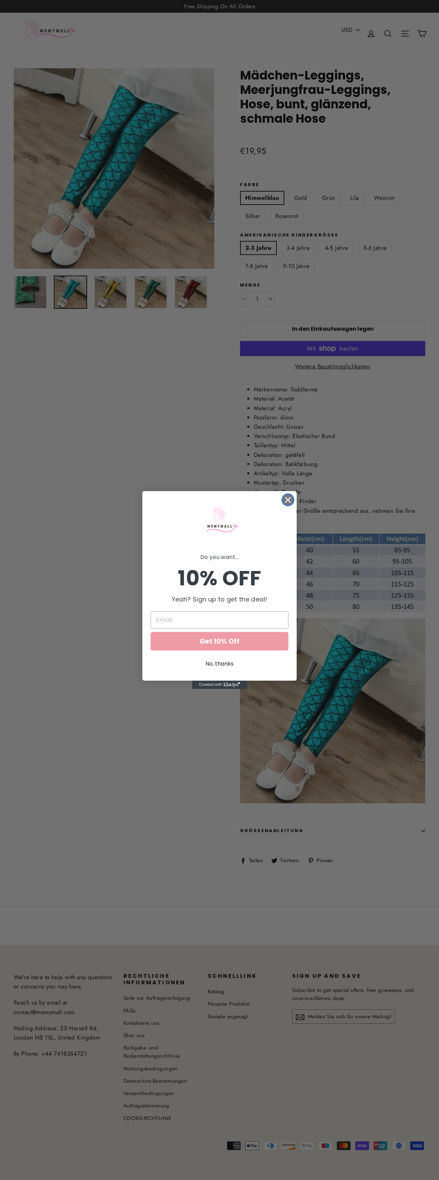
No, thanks (219, 664)
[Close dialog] (288, 500)
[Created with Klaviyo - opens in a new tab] (219, 685)
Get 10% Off (219, 641)
